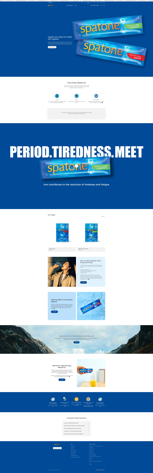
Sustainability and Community (75, 457)
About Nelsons (73, 446)
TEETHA (91, 2)
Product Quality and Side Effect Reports (95, 461)
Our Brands (72, 447)
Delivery (90, 459)
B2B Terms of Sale (92, 453)
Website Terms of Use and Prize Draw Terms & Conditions (96, 447)
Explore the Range (69, 5)
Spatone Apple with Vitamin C (83, 248)
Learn (76, 5)
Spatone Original (52, 248)
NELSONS (94, 2)
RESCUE (82, 2)
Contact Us (90, 458)
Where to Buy (73, 449)
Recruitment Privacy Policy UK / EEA (94, 456)
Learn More (54, 311)
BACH (85, 2)
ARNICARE (98, 2)
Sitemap (90, 464)
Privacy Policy (91, 450)
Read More (83, 282)
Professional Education (74, 455)
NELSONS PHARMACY (102, 2)
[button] (102, 102)
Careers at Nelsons (73, 452)
